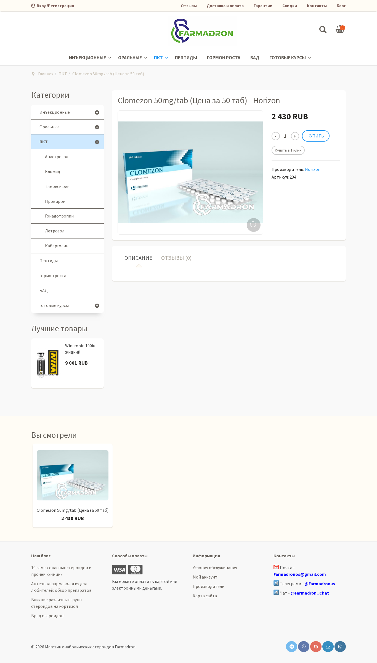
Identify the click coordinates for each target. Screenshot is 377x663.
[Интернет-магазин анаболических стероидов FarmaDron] (202, 31)
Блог (341, 5)
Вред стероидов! (48, 615)
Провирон (55, 201)
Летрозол (54, 231)
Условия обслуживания (215, 567)
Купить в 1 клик (288, 150)
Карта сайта (205, 595)
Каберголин (56, 245)
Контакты (317, 5)
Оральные (130, 58)
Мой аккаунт (205, 577)
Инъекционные (88, 58)
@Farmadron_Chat (310, 593)
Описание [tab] (138, 257)
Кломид (52, 171)
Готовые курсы (288, 58)
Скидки (289, 5)
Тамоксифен (57, 186)
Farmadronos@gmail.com (300, 574)
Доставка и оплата (225, 5)
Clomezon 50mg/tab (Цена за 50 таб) (72, 510)
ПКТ (159, 58)
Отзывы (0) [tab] (176, 257)
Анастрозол (56, 156)
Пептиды (186, 58)
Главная (45, 73)
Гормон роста (223, 58)
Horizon (312, 169)
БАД (254, 58)
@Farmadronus (319, 583)
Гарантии (263, 5)
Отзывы (189, 5)
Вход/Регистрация (55, 5)
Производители (208, 586)
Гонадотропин (59, 216)
